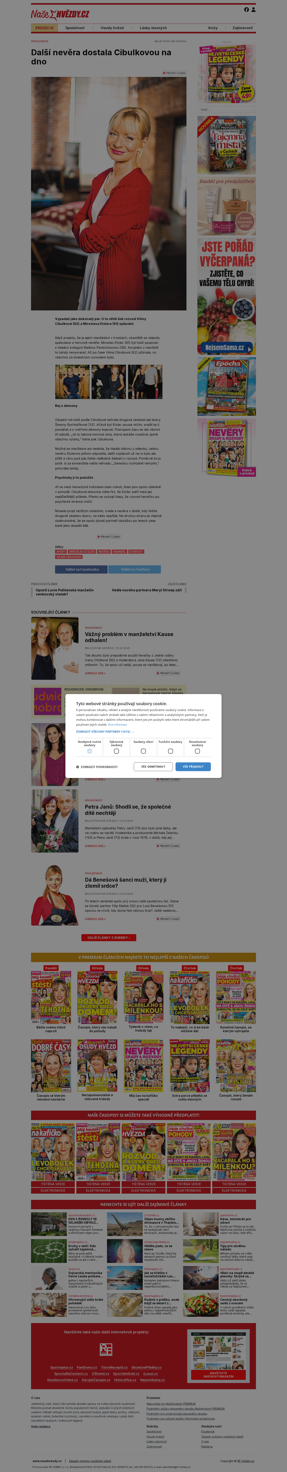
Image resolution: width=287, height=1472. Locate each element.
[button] (143, 731)
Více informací (117, 724)
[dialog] (143, 736)
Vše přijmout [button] (193, 766)
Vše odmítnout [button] (153, 766)
